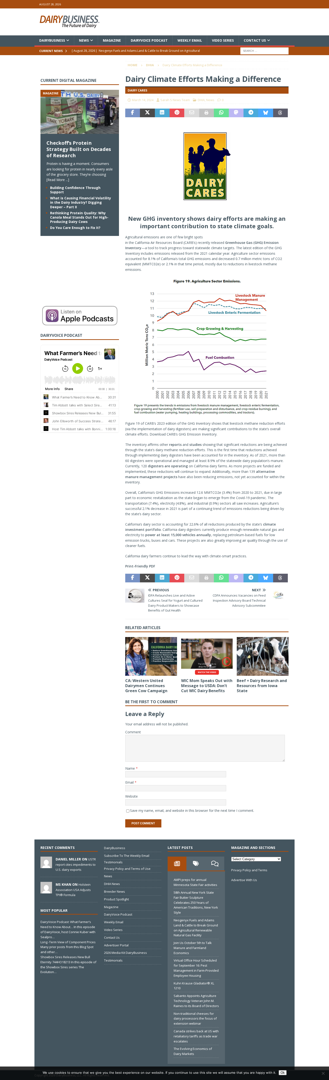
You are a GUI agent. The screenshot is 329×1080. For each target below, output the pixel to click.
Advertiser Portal (116, 945)
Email (130, 782)
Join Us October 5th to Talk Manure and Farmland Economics (193, 948)
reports (175, 444)
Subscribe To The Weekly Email (126, 855)
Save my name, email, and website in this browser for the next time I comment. (192, 810)
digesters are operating (168, 466)
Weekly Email (190, 40)
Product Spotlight (116, 899)
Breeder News (114, 891)
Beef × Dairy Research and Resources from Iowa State (262, 685)
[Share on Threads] (280, 113)
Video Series (223, 40)
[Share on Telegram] (250, 113)
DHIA (201, 100)
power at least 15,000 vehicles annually (178, 535)
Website (131, 796)
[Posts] (177, 864)
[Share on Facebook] (132, 113)
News (84, 40)
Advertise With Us (244, 880)
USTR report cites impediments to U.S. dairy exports (76, 864)
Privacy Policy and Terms (249, 870)
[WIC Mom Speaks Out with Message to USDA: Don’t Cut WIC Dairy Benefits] (207, 656)
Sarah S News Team (175, 100)
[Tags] (195, 864)
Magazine (112, 40)
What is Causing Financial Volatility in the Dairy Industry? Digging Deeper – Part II (80, 202)
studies (195, 444)
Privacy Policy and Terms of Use (127, 868)
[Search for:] (264, 50)
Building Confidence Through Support (75, 189)
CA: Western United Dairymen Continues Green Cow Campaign (146, 685)
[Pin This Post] (177, 113)
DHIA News (112, 884)
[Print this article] (206, 113)
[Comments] (214, 864)
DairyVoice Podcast (149, 40)
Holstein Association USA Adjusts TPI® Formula (73, 889)
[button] (207, 357)
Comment (133, 732)
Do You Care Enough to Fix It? (75, 227)
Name (130, 768)
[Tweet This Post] (147, 113)
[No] (323, 1073)
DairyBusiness (52, 40)
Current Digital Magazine (68, 80)
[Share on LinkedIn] (162, 113)
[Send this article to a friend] (191, 113)
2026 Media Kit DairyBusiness (125, 952)
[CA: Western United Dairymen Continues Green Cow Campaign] (151, 656)
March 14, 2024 (142, 100)
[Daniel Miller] (46, 866)
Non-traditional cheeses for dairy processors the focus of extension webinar (195, 1018)
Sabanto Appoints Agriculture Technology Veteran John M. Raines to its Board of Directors (196, 1001)
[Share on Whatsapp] (221, 113)
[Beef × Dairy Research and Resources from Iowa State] (263, 656)
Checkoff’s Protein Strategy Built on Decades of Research (78, 149)
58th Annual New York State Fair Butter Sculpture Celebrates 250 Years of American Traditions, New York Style (196, 902)
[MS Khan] (46, 891)
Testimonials (113, 862)
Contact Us (255, 40)
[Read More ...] (57, 179)
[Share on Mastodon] (236, 113)
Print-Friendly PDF (140, 566)
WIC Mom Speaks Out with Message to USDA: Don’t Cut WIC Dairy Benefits (206, 685)
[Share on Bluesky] (265, 113)
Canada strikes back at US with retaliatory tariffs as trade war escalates (196, 1036)
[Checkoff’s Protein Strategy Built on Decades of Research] (79, 131)
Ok (283, 1072)
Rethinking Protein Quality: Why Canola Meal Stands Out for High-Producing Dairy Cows (79, 217)
